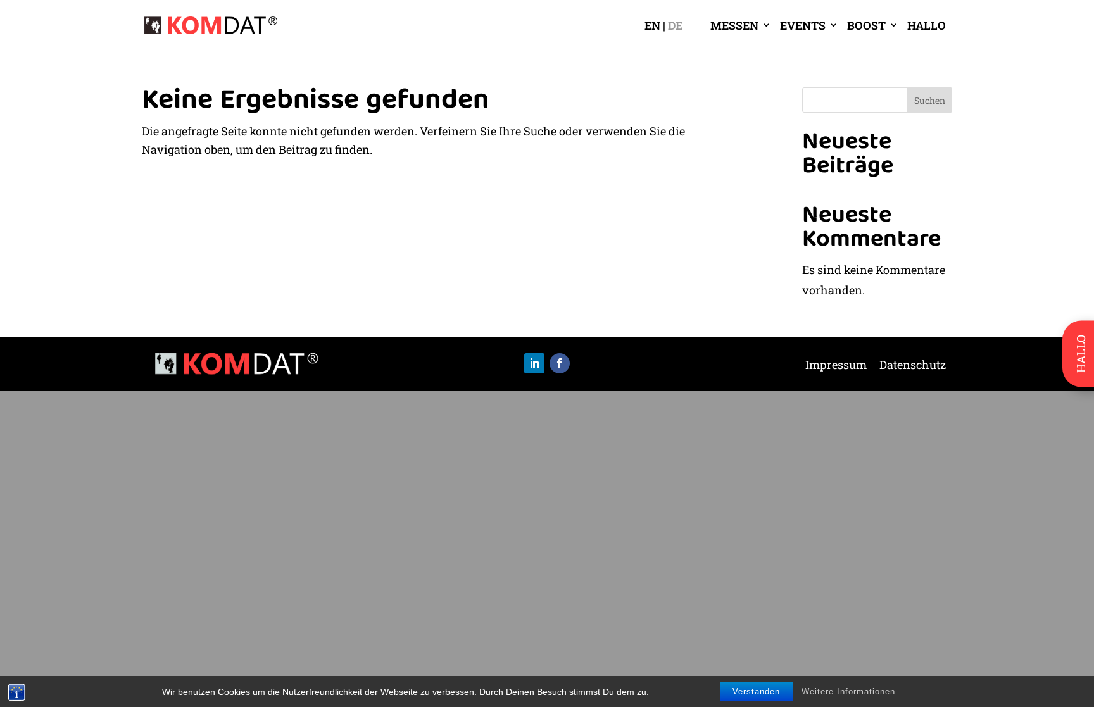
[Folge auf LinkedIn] (534, 363)
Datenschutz (912, 366)
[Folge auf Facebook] (560, 363)
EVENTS (803, 25)
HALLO (926, 25)
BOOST (866, 25)
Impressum (836, 366)
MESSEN (734, 25)
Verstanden (756, 691)
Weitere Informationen (848, 691)
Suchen (929, 100)
